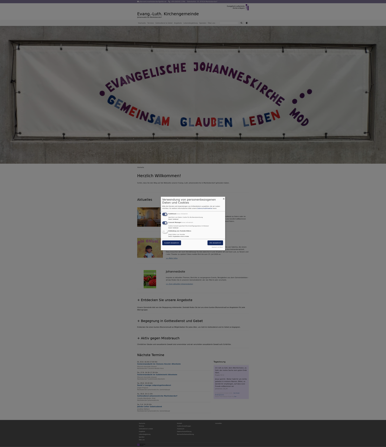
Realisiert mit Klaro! (217, 247)
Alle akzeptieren (215, 243)
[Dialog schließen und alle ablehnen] (223, 198)
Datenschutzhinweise (204, 208)
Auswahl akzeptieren (171, 243)
